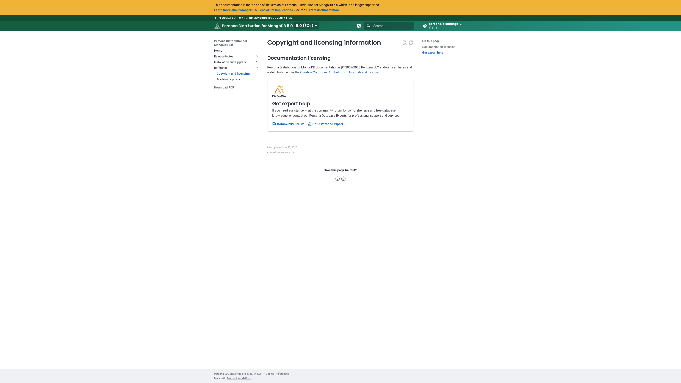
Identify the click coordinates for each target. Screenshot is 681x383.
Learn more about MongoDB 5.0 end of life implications (253, 10)
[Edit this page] (411, 42)
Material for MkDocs (239, 378)
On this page (431, 41)
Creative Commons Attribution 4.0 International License (339, 72)
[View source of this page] (404, 42)
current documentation (322, 10)
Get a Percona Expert (327, 124)
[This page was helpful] (337, 178)
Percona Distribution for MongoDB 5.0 (230, 43)
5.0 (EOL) (304, 25)
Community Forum (290, 124)
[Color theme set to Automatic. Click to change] (359, 26)
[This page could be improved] (343, 178)
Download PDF (224, 87)
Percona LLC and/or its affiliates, (234, 373)
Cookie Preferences (277, 373)
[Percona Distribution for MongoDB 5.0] (217, 26)
